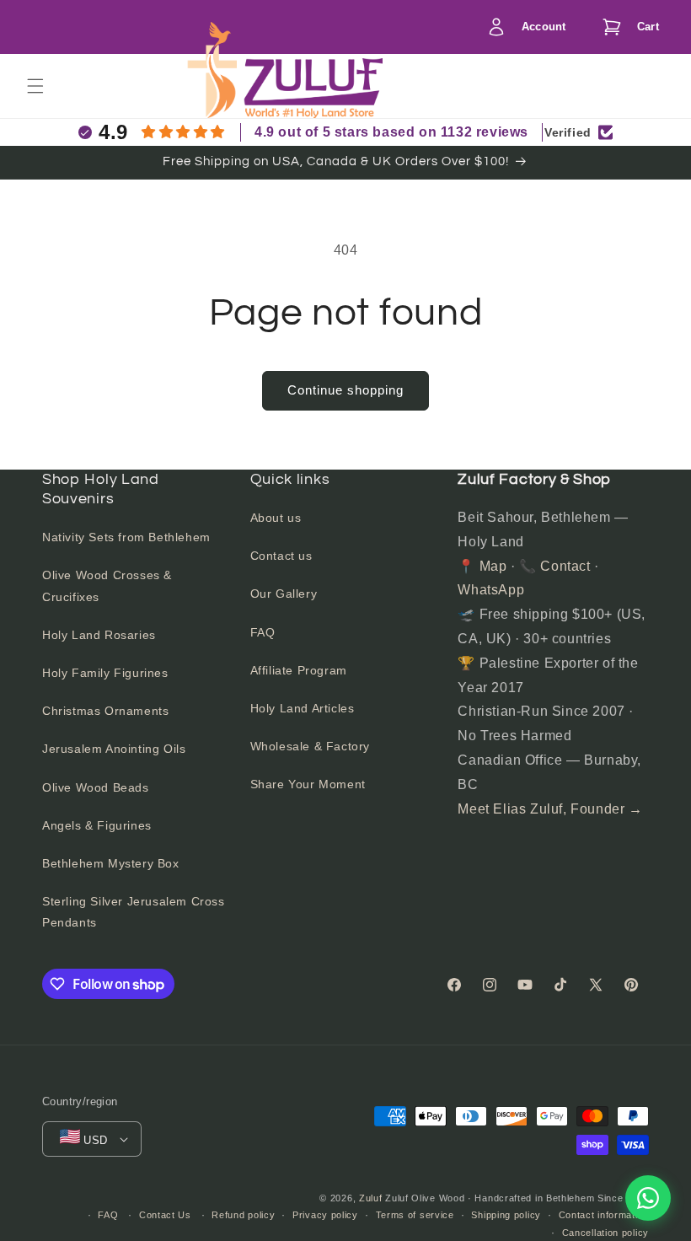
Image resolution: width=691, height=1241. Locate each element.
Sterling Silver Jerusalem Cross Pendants (133, 911)
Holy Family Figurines (105, 673)
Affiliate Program (298, 670)
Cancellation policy (605, 1233)
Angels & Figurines (97, 825)
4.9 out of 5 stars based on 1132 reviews (391, 132)
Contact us (281, 555)
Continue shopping (345, 390)
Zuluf (371, 1198)
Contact (565, 566)
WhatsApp (491, 590)
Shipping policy (506, 1215)
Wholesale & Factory (310, 746)
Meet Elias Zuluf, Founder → (550, 809)
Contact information (604, 1215)
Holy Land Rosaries (99, 635)
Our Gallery (284, 593)
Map (493, 566)
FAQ (263, 632)
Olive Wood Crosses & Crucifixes (107, 585)
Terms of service (415, 1215)
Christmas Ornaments (105, 710)
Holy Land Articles (302, 708)
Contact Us (165, 1215)
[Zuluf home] (211, 86)
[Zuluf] (313, 88)
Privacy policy (325, 1215)
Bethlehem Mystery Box (110, 863)
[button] (626, 27)
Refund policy (243, 1215)
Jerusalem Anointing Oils (113, 748)
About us (276, 517)
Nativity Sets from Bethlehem (126, 537)
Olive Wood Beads (95, 787)
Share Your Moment (308, 784)
